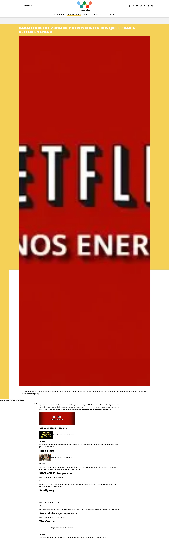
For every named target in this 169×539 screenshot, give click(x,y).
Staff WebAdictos (18, 400)
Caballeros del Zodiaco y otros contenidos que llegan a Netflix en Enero (77, 30)
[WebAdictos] (84, 6)
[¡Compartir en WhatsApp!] (39, 403)
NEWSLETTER (28, 5)
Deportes (87, 14)
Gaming (112, 14)
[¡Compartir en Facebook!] (34, 403)
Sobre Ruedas (100, 14)
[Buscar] (152, 5)
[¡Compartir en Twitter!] (36, 403)
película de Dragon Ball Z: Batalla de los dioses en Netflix (92, 405)
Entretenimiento (74, 14)
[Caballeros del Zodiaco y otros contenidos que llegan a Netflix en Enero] (84, 211)
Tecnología (59, 14)
